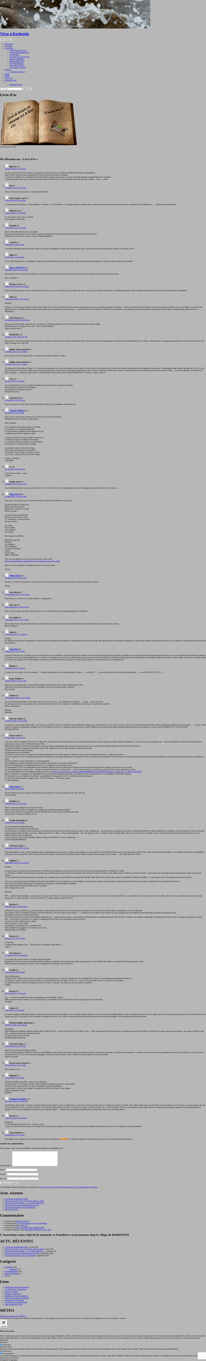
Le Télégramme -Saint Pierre (15, 1289)
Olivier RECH (15, 494)
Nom (2, 1170)
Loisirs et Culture (11, 1292)
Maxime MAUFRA (17, 61)
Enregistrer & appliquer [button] (9, 1360)
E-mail (3, 1174)
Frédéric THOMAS (17, 411)
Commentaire (6, 1166)
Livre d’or (8, 78)
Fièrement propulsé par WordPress (13, 1316)
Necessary (7, 1345)
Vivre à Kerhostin (14, 34)
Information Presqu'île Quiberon (17, 1287)
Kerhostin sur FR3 (22, 1221)
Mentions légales (16, 85)
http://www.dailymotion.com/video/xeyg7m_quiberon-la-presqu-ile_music (32, 561)
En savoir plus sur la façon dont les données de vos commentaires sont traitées (68, 1187)
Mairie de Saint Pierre (13, 1294)
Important (13, 1269)
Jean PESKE (14, 55)
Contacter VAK (11, 80)
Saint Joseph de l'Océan (14, 1304)
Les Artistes (9, 48)
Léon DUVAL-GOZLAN (19, 57)
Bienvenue (9, 44)
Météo (7, 76)
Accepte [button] (122, 1318)
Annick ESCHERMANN (19, 52)
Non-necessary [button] (5, 1351)
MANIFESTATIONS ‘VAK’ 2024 (38, 1230)
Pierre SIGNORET (17, 65)
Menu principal (6, 40)
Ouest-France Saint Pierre (14, 1300)
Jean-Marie (14, 649)
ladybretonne (14, 787)
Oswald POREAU (17, 63)
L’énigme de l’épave (17, 72)
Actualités (8, 1267)
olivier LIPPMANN (17, 268)
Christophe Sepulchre (18, 1099)
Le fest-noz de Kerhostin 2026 (16, 1199)
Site (6, 1276)
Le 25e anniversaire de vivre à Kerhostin (20, 1207)
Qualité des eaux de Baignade (16, 1302)
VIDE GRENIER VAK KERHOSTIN (29, 1228)
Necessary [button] (4, 1342)
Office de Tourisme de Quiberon (17, 1298)
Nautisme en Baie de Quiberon (16, 1296)
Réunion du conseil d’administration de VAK (22, 1205)
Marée (7, 74)
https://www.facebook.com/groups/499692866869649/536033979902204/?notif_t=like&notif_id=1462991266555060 (97, 772)
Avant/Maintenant (11, 1271)
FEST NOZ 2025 (11, 1210)
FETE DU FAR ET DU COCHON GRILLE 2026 (24, 1201)
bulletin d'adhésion (12, 1274)
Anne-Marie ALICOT (18, 50)
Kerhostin (8, 46)
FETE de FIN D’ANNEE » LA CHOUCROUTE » (25, 1203)
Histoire (8, 70)
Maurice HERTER (17, 59)
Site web (3, 1178)
